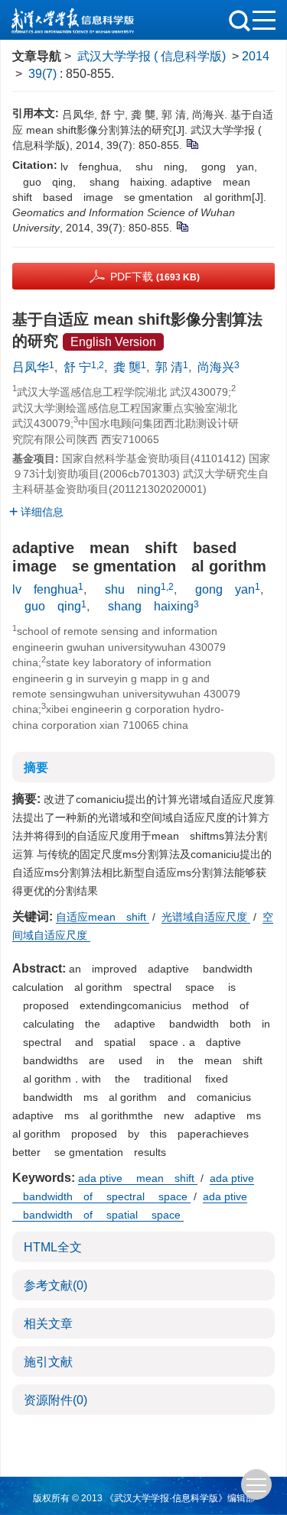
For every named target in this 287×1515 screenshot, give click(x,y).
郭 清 (169, 367)
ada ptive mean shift (137, 1178)
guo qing (46, 606)
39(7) (44, 73)
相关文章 (48, 1323)
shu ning (127, 589)
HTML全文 (53, 1247)
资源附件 (55, 1400)
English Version (113, 341)
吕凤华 (30, 367)
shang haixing (145, 606)
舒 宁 (77, 367)
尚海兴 (215, 367)
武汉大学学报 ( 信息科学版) (151, 56)
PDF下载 (155, 276)
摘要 (36, 767)
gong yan (219, 589)
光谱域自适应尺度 (205, 917)
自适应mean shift (102, 917)
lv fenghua (45, 589)
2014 (255, 56)
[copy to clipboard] (181, 225)
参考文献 (55, 1285)
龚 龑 (127, 367)
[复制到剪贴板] (191, 143)
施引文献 (48, 1361)
